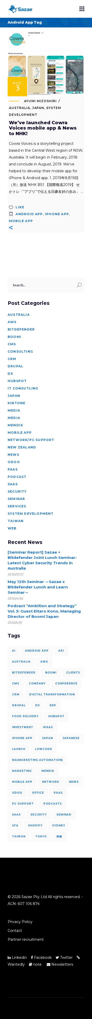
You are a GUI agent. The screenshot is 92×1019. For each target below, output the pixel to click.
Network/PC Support (31, 440)
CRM (12, 359)
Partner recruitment (26, 939)
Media (14, 410)
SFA (15, 825)
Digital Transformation (52, 694)
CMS (12, 344)
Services (17, 506)
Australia (19, 108)
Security (17, 491)
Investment (22, 727)
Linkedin (19, 957)
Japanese (71, 738)
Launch (18, 749)
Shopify (35, 825)
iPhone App (57, 214)
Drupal (15, 366)
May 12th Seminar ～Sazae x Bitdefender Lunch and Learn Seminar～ (38, 587)
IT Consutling (23, 388)
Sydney (58, 825)
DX (10, 373)
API (61, 650)
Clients (73, 672)
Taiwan (16, 521)
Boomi (14, 337)
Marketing (22, 771)
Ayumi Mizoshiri (40, 101)
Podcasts (52, 803)
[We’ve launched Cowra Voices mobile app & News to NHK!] (46, 63)
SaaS (13, 484)
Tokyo (41, 836)
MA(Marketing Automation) (37, 760)
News (13, 455)
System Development (31, 513)
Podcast (17, 477)
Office (38, 792)
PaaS (13, 469)
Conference (66, 683)
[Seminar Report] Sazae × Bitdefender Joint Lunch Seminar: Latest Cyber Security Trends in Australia (42, 560)
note (37, 964)
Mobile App (21, 221)
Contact (15, 930)
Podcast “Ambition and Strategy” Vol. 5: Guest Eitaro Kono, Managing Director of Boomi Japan (44, 611)
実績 (59, 836)
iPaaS (48, 727)
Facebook (42, 957)
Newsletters (61, 964)
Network (50, 781)
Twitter (66, 957)
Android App (29, 214)
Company (37, 683)
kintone (16, 403)
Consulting (20, 351)
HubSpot (17, 381)
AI (13, 650)
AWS (12, 322)
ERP (53, 705)
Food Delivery (25, 716)
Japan (38, 108)
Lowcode (43, 749)
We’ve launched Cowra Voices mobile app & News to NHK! (43, 128)
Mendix (15, 425)
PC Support (23, 803)
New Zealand (22, 447)
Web (12, 528)
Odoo (14, 462)
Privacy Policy (20, 921)
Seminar (16, 499)
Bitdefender (21, 329)
